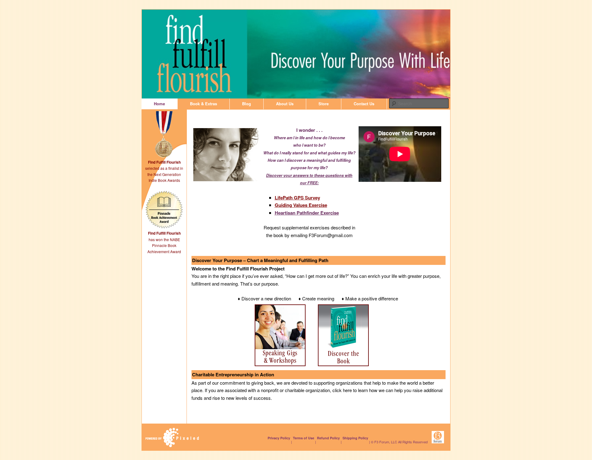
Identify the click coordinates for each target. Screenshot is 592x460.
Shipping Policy (355, 438)
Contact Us (364, 104)
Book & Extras (203, 104)
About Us (285, 104)
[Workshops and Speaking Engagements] (280, 364)
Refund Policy (328, 438)
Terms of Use (303, 438)
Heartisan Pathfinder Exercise (307, 212)
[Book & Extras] (343, 364)
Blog (246, 104)
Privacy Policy (279, 438)
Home (159, 104)
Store (324, 104)
